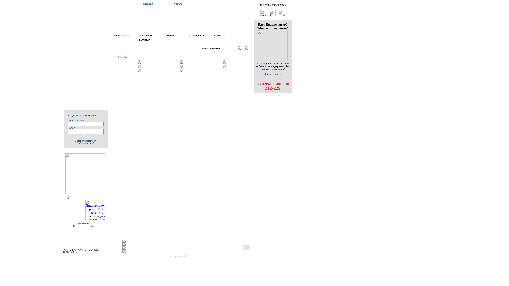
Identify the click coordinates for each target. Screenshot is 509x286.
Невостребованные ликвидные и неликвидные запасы (81, 103)
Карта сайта (87, 75)
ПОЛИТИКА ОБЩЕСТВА (88, 61)
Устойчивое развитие (146, 37)
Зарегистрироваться (85, 141)
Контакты (219, 35)
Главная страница (82, 50)
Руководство (122, 35)
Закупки (169, 35)
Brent (75, 226)
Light (92, 226)
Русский (177, 3)
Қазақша (148, 3)
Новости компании (82, 55)
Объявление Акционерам (86, 86)
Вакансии (88, 79)
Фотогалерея (196, 35)
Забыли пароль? (85, 143)
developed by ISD (178, 256)
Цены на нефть (83, 223)
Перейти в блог (272, 74)
